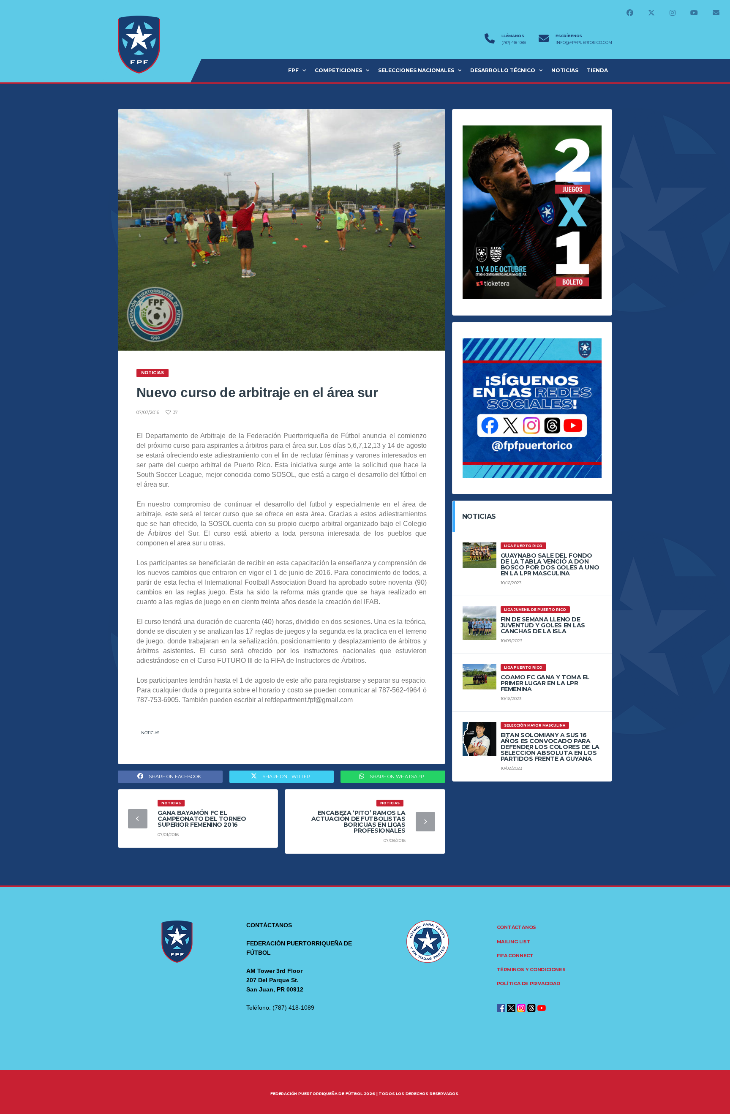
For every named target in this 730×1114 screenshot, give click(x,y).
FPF (293, 70)
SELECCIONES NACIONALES (416, 70)
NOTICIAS (564, 70)
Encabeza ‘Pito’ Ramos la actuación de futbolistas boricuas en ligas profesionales (358, 821)
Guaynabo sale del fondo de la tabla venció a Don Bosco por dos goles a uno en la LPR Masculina (550, 564)
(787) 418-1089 (513, 43)
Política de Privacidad (528, 983)
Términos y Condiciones (531, 969)
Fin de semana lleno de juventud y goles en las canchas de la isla (543, 625)
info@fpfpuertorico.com (584, 43)
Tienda (597, 70)
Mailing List (514, 942)
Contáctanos (517, 927)
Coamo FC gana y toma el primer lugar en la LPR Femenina (545, 683)
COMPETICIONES (338, 70)
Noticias (150, 732)
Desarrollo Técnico (502, 70)
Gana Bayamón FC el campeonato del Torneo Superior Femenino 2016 (202, 818)
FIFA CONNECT (515, 956)
